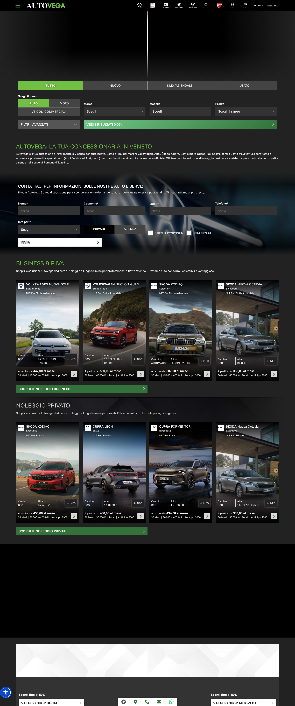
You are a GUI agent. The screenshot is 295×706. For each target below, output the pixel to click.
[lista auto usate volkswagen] (232, 6)
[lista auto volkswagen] (139, 6)
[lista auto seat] (166, 6)
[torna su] (124, 702)
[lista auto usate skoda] (259, 6)
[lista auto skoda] (179, 6)
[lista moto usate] (272, 6)
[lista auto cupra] (192, 6)
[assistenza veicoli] (152, 6)
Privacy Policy (175, 232)
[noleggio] (74, 374)
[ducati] (219, 6)
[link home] (46, 5)
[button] (6, 692)
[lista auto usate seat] (245, 6)
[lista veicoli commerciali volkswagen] (206, 6)
